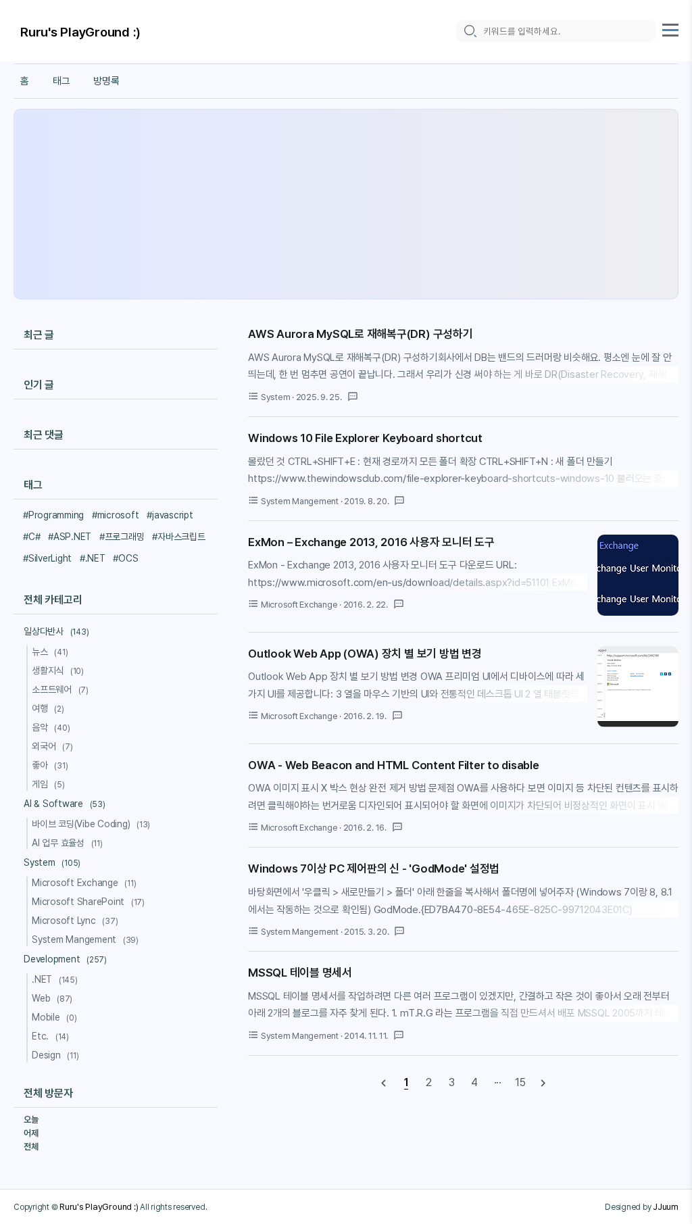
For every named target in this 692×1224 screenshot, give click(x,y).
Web (52, 998)
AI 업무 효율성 (67, 842)
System (52, 862)
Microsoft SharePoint (88, 901)
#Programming (53, 515)
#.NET (92, 558)
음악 (51, 727)
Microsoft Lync (75, 920)
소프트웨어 (60, 689)
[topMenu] (670, 28)
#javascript (170, 515)
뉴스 (50, 651)
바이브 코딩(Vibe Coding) (91, 823)
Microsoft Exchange (84, 882)
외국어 (52, 746)
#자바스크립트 (178, 536)
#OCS (125, 558)
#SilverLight (47, 558)
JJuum (665, 1206)
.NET (55, 979)
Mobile (54, 1017)
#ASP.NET (69, 536)
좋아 (50, 765)
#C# (31, 536)
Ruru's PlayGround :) (80, 32)
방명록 (106, 81)
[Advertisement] (346, 204)
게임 (48, 784)
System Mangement (85, 939)
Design (55, 1055)
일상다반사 (56, 631)
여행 (48, 708)
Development (65, 959)
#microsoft (115, 515)
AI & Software (64, 803)
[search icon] (469, 31)
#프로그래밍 (122, 536)
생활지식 (58, 670)
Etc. (50, 1036)
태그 (61, 81)
